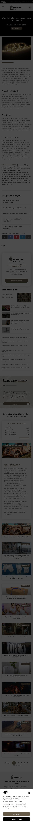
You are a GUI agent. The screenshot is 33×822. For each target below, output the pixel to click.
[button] (29, 792)
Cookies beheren (16, 819)
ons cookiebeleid (13, 808)
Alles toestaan (16, 814)
